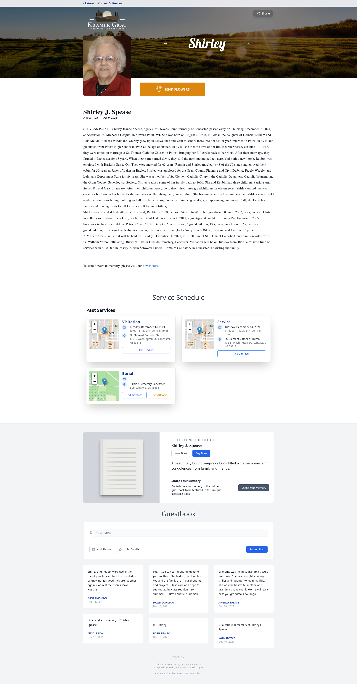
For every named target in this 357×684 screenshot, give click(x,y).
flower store (150, 265)
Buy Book (201, 453)
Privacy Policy (168, 667)
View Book (181, 453)
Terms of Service (188, 667)
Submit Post (257, 549)
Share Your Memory (254, 488)
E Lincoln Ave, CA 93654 (144, 387)
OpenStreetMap (182, 673)
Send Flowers (160, 395)
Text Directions (146, 350)
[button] (104, 330)
